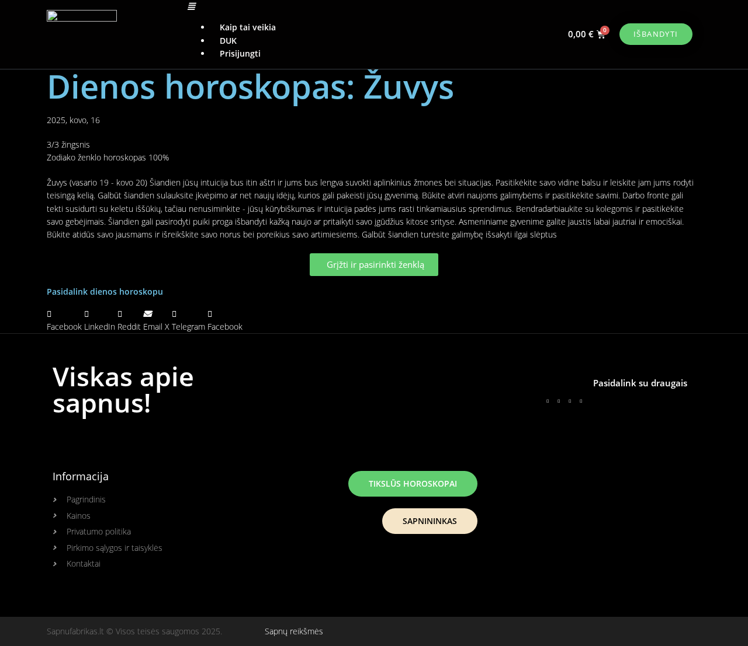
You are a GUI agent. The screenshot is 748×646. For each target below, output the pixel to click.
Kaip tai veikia (248, 27)
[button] (360, 6)
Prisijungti (240, 53)
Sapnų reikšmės (294, 631)
